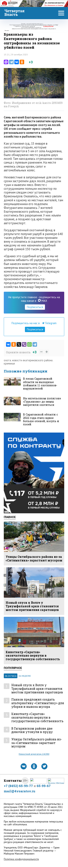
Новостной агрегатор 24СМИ (34, 754)
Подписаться (35, 307)
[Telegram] (11, 62)
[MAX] (6, 62)
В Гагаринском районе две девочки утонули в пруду (32, 730)
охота (7, 360)
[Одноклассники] (22, 62)
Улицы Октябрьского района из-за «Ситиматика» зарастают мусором (36, 743)
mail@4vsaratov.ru (19, 791)
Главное (10, 517)
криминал (9, 363)
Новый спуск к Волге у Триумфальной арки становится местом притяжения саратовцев (37, 688)
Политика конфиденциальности (21, 859)
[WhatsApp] (29, 344)
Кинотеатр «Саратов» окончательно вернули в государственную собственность (37, 717)
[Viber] (24, 344)
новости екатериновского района (32, 360)
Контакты (13, 780)
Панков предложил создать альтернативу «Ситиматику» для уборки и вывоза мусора (37, 703)
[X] (19, 344)
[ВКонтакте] (16, 62)
